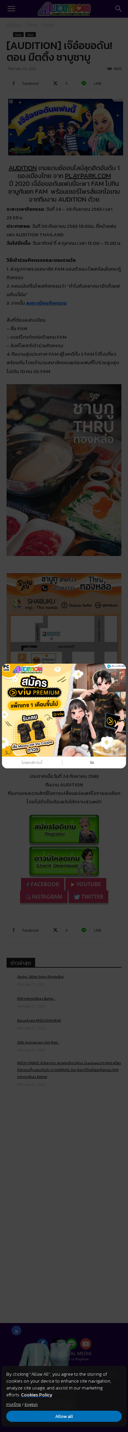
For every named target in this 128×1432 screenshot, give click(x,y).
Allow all (64, 1416)
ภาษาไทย (13, 1404)
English (31, 1404)
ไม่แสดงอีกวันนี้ (32, 762)
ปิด (92, 762)
